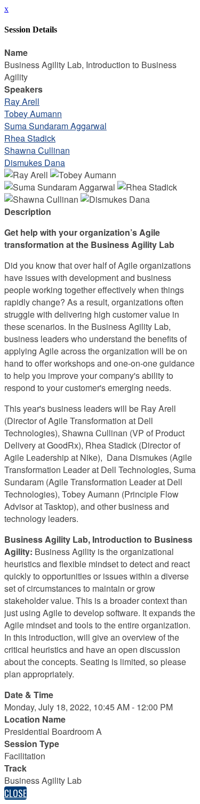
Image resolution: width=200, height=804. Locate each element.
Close (15, 793)
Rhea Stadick (29, 138)
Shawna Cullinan (37, 150)
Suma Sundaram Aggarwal (55, 126)
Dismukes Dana (34, 162)
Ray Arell (21, 101)
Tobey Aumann (33, 113)
